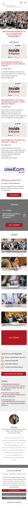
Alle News (14, 195)
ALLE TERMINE (14, 225)
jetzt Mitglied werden (13, 374)
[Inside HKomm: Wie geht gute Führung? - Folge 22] (14, 129)
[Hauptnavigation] (25, 2)
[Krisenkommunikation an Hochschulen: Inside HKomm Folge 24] (14, 51)
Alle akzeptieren (14, 490)
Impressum (18, 502)
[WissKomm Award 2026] (14, 170)
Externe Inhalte (22, 474)
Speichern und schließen (14, 498)
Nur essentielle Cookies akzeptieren (14, 494)
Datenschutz (10, 502)
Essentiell (13, 474)
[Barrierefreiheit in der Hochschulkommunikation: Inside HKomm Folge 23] (14, 89)
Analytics (6, 474)
